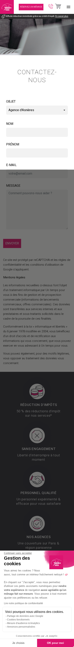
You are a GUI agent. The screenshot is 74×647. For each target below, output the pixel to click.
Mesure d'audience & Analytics (23, 623)
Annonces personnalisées (21, 626)
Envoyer (12, 243)
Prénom (12, 144)
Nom (9, 123)
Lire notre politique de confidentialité (23, 603)
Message (13, 185)
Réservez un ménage (31, 7)
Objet (11, 101)
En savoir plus (61, 16)
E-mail (11, 165)
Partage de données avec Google (25, 616)
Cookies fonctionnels (18, 619)
